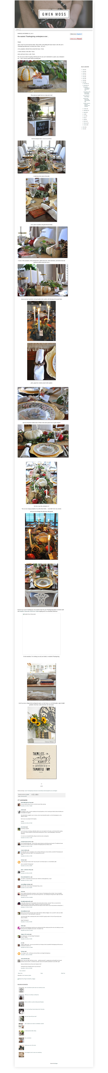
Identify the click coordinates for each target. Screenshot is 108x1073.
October (85, 108)
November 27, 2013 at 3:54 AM (26, 907)
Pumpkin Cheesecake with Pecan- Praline (29, 611)
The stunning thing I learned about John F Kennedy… (35, 1009)
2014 (84, 80)
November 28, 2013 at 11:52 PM (27, 930)
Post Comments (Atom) (27, 975)
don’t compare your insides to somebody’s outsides (34, 1023)
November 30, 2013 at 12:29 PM (27, 947)
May (84, 117)
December (86, 83)
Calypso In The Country (25, 934)
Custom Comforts (24, 850)
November (86, 85)
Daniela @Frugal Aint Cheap (26, 802)
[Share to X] (35, 794)
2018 (84, 73)
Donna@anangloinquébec (26, 901)
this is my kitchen (28, 1038)
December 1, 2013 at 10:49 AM (26, 954)
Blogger (56, 1063)
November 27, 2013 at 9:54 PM (26, 921)
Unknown (23, 951)
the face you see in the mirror (30, 1045)
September (86, 110)
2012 (84, 127)
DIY (49, 790)
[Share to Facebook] (36, 794)
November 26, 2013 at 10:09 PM (27, 897)
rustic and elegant (53, 790)
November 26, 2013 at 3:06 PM (26, 865)
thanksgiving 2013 (24, 796)
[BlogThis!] (33, 794)
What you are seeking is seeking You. (32, 994)
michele (22, 809)
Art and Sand (23, 827)
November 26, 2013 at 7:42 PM (26, 880)
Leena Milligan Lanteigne (26, 884)
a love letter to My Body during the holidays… (86, 93)
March (85, 121)
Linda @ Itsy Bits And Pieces (26, 841)
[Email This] (32, 794)
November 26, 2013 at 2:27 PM (26, 856)
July (84, 114)
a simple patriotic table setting (30, 1030)
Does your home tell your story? (30, 1016)
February (85, 123)
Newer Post (20, 973)
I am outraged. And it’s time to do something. (33, 1052)
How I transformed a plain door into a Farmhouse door (35, 987)
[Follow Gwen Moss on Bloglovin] (76, 34)
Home (17, 29)
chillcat (22, 925)
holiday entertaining (44, 790)
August (85, 112)
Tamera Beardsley (24, 958)
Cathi (22, 891)
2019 (84, 71)
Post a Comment (22, 970)
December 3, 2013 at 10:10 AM (26, 968)
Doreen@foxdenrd (24, 911)
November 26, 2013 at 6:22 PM (26, 873)
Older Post (63, 973)
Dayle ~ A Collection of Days (26, 869)
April (85, 119)
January (85, 124)
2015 (84, 78)
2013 (84, 82)
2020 (84, 69)
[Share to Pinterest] (37, 794)
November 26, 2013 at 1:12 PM (26, 837)
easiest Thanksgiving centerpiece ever (32, 790)
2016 (84, 76)
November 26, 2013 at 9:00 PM (26, 887)
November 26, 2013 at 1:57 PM (26, 846)
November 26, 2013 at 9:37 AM (26, 823)
